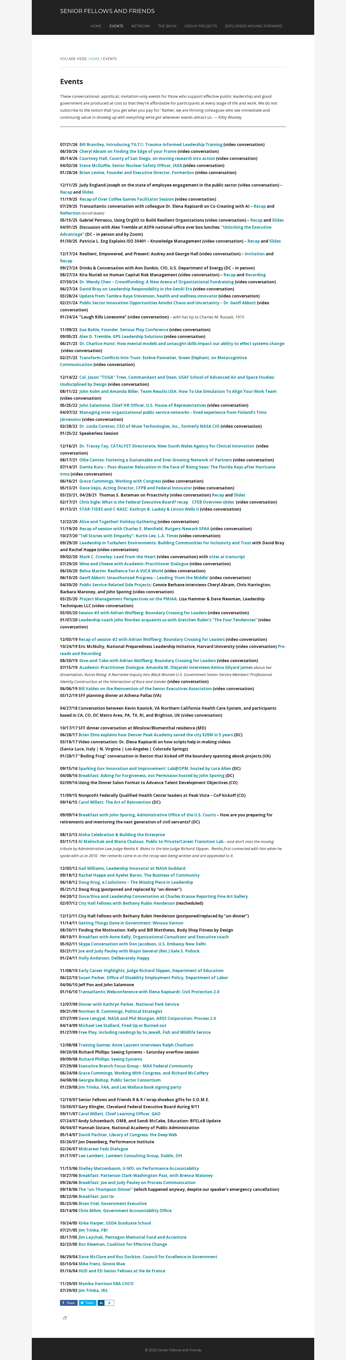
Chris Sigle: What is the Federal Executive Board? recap (133, 502)
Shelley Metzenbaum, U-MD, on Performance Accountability (138, 1168)
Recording (255, 274)
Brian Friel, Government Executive (112, 1203)
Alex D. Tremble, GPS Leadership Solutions (121, 336)
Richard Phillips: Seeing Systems (110, 1059)
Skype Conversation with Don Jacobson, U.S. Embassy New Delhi (142, 944)
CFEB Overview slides (213, 502)
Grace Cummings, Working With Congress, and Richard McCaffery (143, 1073)
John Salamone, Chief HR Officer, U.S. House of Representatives (142, 405)
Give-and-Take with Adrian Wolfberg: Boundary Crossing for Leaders (147, 660)
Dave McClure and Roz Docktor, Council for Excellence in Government (147, 1256)
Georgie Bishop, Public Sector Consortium (119, 1080)
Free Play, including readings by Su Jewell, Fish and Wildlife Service (144, 1032)
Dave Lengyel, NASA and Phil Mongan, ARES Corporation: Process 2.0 (147, 1018)
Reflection (70, 213)
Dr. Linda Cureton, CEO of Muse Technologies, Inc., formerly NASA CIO (149, 426)
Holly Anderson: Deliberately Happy (113, 958)
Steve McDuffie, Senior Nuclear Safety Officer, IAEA (130, 165)
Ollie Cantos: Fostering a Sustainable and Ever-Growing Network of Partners (155, 460)
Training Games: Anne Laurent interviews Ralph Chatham (135, 1045)
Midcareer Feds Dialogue (103, 1149)
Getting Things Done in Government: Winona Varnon (130, 923)
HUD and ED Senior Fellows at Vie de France (121, 1271)
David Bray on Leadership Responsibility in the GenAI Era (135, 289)
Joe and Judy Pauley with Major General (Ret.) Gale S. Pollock (139, 951)
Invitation (255, 254)
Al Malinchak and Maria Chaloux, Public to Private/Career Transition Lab (150, 841)
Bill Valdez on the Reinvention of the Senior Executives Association (145, 688)
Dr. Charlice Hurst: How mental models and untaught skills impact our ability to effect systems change (181, 343)
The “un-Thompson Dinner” (105, 1189)
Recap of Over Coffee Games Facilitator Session (126, 199)
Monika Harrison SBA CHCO (106, 1283)
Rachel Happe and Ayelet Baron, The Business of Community (139, 875)
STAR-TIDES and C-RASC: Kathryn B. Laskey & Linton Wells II (139, 509)
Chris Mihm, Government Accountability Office (125, 1210)
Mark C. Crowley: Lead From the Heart (117, 556)
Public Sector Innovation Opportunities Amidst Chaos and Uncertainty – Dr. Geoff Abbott (167, 302)
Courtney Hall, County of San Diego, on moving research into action (147, 158)
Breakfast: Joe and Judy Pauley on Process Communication (137, 1182)
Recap (66, 192)
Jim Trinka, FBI (93, 1230)
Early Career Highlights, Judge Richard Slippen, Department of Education (151, 970)
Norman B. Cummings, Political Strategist (120, 1011)
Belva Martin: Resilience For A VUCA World (121, 571)
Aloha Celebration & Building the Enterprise (121, 834)
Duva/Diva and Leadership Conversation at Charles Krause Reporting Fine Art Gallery (163, 896)
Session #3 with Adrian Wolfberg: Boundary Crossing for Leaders (142, 612)
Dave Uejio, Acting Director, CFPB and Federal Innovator (135, 488)
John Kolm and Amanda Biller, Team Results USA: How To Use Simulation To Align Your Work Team (178, 391)
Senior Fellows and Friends (107, 11)
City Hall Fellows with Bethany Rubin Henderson (126, 903)
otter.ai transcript (227, 556)
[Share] (101, 1303)
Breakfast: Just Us (96, 1196)
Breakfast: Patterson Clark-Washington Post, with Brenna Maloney (145, 1175)
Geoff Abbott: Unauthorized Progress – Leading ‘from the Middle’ (144, 577)
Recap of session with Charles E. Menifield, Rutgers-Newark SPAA (144, 528)
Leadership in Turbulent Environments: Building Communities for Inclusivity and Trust (165, 543)
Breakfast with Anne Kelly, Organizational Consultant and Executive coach (153, 937)
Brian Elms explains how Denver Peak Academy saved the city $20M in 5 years (155, 734)
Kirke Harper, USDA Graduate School (114, 1223)
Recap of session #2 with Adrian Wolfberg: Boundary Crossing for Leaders (151, 639)
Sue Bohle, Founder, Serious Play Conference (123, 329)
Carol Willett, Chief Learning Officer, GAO (119, 1113)
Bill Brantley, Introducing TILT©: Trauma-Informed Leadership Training (150, 144)
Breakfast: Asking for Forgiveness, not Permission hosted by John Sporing (151, 775)
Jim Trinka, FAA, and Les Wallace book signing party (129, 1087)
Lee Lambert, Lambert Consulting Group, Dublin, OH (130, 1155)
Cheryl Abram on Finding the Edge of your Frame (128, 151)
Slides (87, 192)
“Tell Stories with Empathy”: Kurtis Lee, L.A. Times (128, 535)
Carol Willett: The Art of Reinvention (114, 802)
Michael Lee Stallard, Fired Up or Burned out (122, 1025)
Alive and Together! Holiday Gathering (118, 521)
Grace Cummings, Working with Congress (120, 481)
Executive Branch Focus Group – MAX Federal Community (135, 1066)
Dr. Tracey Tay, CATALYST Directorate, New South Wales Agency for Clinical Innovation (167, 446)
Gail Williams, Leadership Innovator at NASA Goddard (131, 868)
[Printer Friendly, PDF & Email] (65, 1317)
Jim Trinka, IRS (93, 1290)
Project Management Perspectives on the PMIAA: (128, 599)
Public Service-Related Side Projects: (115, 584)
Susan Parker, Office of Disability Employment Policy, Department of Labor (153, 977)
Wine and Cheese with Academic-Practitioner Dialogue (134, 563)
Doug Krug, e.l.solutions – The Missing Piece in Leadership (135, 882)
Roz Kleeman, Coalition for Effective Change (122, 1244)
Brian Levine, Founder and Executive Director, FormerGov (136, 172)
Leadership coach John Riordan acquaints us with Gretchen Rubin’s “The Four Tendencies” (167, 620)
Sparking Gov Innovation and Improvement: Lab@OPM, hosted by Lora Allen (154, 768)
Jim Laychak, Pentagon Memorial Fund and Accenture (132, 1237)
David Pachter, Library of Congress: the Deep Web (127, 1134)
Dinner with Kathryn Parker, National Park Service (128, 1004)
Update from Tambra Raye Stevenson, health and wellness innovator (148, 296)
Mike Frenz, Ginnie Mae (101, 1263)
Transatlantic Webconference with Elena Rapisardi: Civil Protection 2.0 (148, 991)
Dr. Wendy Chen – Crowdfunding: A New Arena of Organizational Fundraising (156, 282)
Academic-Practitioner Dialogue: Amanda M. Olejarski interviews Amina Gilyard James (166, 667)
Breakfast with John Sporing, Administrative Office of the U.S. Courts (147, 815)
